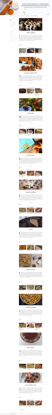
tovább (31, 42)
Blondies (20, 406)
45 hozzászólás (40, 281)
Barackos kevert (29, 290)
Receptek (28, 31)
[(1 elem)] (10, 29)
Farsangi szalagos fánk (30, 73)
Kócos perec (28, 176)
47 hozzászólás (40, 319)
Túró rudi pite (30, 347)
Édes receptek (32, 31)
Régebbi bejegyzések (22, 409)
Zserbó (28, 53)
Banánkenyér (36, 213)
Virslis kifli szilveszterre (30, 250)
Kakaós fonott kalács (37, 53)
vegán (15, 39)
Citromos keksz (29, 406)
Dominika (21, 125)
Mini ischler (30, 113)
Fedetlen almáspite (30, 307)
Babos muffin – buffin (29, 328)
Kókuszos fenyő (30, 269)
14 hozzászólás (40, 397)
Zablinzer (20, 213)
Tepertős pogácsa (21, 250)
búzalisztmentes (12, 30)
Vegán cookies (37, 369)
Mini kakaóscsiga (21, 290)
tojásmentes (11, 39)
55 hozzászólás (40, 125)
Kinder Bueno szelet (29, 213)
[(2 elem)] (12, 29)
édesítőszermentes (12, 40)
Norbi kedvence (21, 134)
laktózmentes (12, 34)
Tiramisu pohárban (30, 192)
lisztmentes (11, 35)
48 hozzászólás (40, 241)
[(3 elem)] (11, 29)
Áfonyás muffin (30, 32)
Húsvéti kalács (31, 155)
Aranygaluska (36, 134)
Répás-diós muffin (37, 290)
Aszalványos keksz (21, 176)
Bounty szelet (21, 369)
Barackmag (20, 53)
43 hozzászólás (40, 167)
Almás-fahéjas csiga (30, 385)
